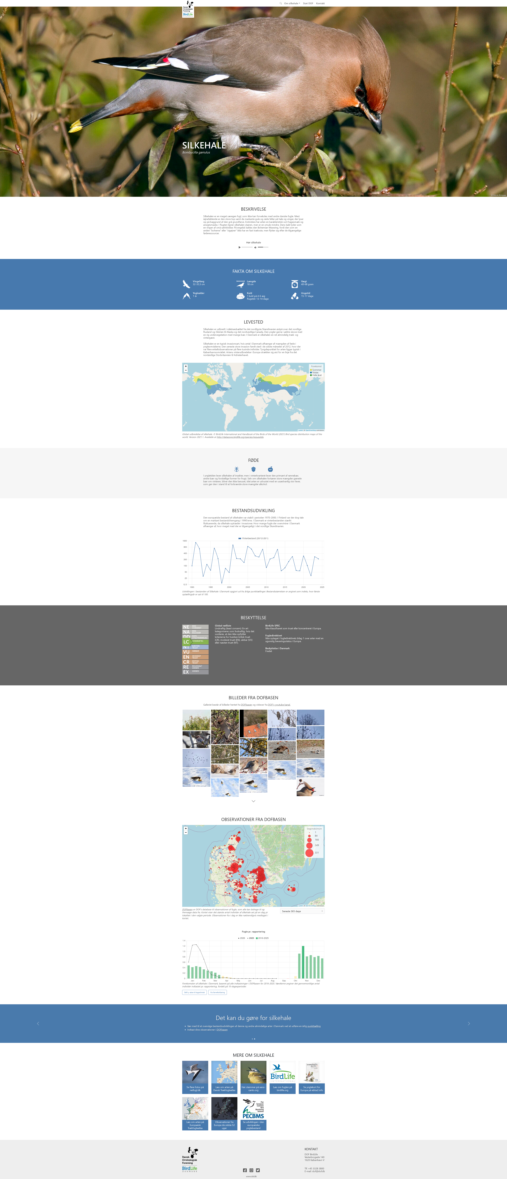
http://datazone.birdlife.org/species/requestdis (240, 437)
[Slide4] (310, 717)
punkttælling (314, 1035)
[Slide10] (282, 750)
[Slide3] (282, 718)
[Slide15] (282, 770)
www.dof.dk (251, 1176)
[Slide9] (310, 749)
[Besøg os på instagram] (251, 1170)
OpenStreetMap (311, 430)
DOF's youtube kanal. (279, 704)
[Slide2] (253, 723)
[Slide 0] (252, 1039)
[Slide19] (310, 787)
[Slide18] (253, 783)
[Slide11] (225, 754)
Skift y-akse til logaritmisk (194, 992)
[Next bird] (504, 109)
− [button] (186, 370)
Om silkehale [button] (291, 3)
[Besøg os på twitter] (258, 1170)
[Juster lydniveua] (255, 247)
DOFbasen (246, 704)
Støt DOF (308, 3)
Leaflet (300, 430)
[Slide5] (310, 732)
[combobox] (302, 911)
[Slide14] (310, 768)
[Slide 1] (254, 1039)
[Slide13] (253, 765)
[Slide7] (196, 739)
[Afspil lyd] (240, 247)
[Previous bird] (2, 109)
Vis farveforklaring (217, 992)
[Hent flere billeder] (254, 801)
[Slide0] (196, 720)
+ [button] (186, 366)
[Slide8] (253, 747)
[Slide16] (225, 770)
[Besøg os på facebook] (245, 1170)
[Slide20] (225, 787)
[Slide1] (225, 727)
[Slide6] (282, 734)
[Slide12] (196, 758)
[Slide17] (196, 777)
